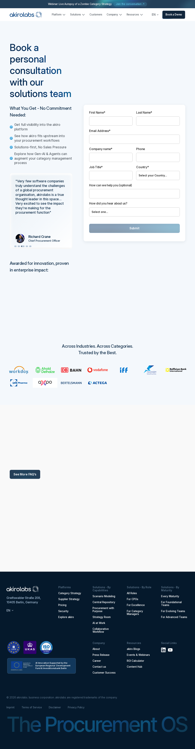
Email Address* (99, 131)
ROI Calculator (135, 660)
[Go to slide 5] (30, 246)
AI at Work (99, 623)
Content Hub (134, 666)
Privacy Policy (76, 707)
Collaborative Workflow (101, 630)
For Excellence (136, 605)
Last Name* (144, 112)
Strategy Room (102, 617)
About (96, 649)
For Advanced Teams (174, 617)
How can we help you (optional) (110, 185)
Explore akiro (66, 617)
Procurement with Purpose (103, 610)
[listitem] (41, 211)
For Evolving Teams (173, 611)
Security (63, 611)
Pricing (62, 605)
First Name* (97, 112)
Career (97, 660)
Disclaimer (55, 707)
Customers (96, 14)
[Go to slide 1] (15, 246)
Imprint (10, 707)
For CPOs (132, 599)
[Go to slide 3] (23, 246)
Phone (140, 149)
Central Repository (104, 602)
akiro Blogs (133, 649)
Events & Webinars (138, 655)
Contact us (99, 666)
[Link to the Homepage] (26, 15)
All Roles (132, 593)
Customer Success (104, 672)
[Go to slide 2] (19, 246)
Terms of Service (32, 707)
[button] (59, 14)
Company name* (100, 149)
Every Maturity (170, 596)
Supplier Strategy (69, 599)
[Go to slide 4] (27, 246)
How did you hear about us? (108, 203)
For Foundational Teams (171, 604)
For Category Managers (135, 613)
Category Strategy (69, 593)
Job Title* (96, 167)
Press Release (101, 655)
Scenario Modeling (104, 596)
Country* (142, 167)
